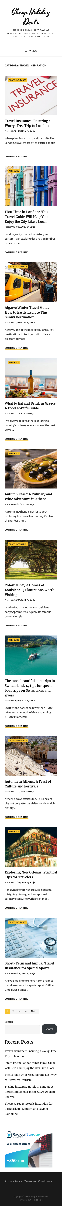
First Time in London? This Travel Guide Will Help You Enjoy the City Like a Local (26, 217)
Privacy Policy (13, 1181)
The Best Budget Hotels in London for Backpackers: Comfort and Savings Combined (28, 1108)
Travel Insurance (17, 80)
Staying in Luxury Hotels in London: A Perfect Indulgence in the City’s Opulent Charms (30, 1091)
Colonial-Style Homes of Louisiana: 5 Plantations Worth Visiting (29, 590)
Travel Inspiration (18, 267)
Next (34, 1011)
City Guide (14, 171)
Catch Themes (37, 1200)
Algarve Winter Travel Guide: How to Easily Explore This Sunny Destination (28, 312)
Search (9, 1021)
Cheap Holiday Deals (31, 17)
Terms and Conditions (38, 1181)
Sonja (32, 131)
